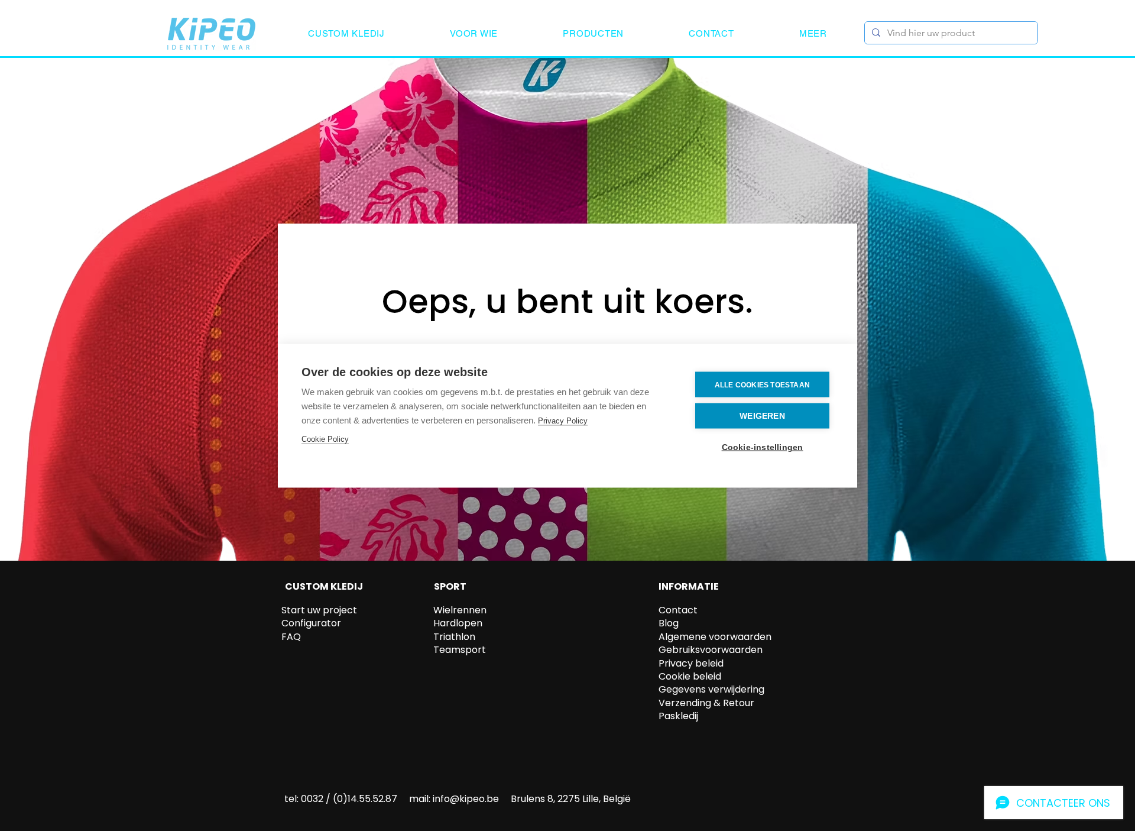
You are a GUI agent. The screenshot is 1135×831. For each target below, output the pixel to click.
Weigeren (762, 415)
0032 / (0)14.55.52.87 (349, 799)
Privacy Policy (563, 420)
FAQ (291, 637)
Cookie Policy (325, 438)
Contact (678, 610)
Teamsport (459, 650)
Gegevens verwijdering (711, 689)
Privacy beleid (691, 663)
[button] (346, 33)
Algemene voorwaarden (715, 637)
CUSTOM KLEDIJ (324, 586)
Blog (669, 623)
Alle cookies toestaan (762, 384)
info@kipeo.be (466, 799)
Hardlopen (457, 623)
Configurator (311, 623)
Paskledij (678, 716)
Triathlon (454, 637)
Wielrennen (460, 610)
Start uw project (319, 610)
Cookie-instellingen (762, 446)
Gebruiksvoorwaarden (711, 650)
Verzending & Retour (706, 703)
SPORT (450, 586)
